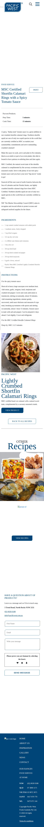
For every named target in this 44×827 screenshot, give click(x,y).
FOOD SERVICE (25, 773)
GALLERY (24, 753)
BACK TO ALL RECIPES (22, 421)
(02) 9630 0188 (10, 612)
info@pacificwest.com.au (14, 615)
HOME (22, 738)
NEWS (22, 757)
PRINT (36, 90)
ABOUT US (24, 743)
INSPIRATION (25, 748)
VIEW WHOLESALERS (22, 581)
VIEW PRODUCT (12, 410)
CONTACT (24, 762)
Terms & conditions (26, 821)
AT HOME (23, 777)
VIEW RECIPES (22, 538)
